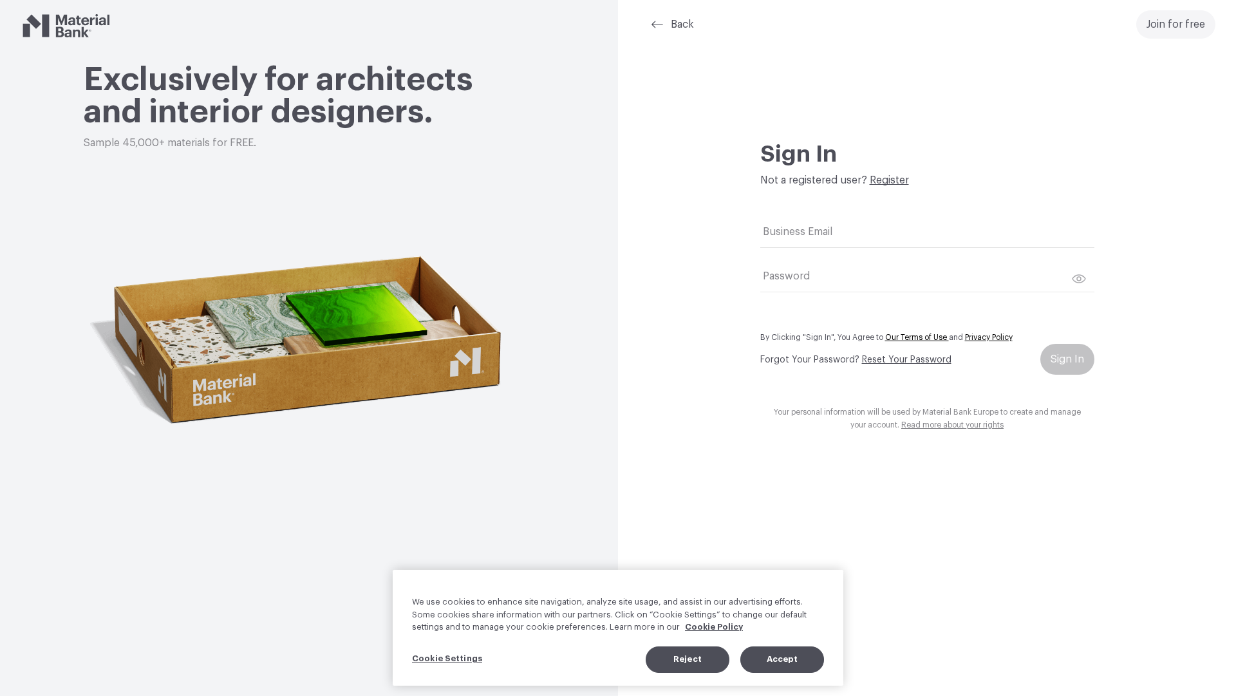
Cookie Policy (714, 627)
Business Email (797, 232)
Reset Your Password (906, 359)
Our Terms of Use (917, 337)
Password (786, 276)
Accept (782, 659)
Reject (687, 659)
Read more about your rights (952, 425)
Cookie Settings (447, 658)
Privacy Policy (989, 337)
